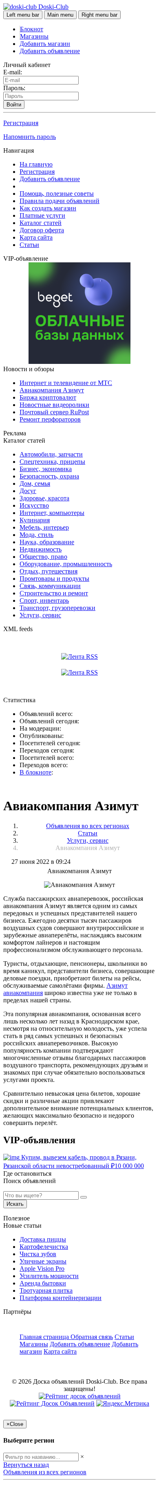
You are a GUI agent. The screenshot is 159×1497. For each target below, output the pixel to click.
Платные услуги (42, 215)
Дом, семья (35, 483)
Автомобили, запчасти (51, 454)
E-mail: (12, 72)
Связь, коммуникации (50, 585)
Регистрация (20, 122)
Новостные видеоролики (54, 404)
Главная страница (45, 1336)
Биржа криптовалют (48, 397)
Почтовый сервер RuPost (54, 412)
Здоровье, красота (44, 498)
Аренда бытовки (43, 1283)
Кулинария (35, 520)
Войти (14, 105)
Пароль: (14, 87)
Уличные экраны (43, 1261)
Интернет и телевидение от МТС (66, 382)
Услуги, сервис (40, 615)
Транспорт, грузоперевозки (57, 607)
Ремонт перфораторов (50, 419)
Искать (15, 1204)
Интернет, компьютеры (52, 512)
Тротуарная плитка (46, 1290)
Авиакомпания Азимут (52, 390)
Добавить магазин (45, 43)
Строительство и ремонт (54, 593)
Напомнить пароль (29, 136)
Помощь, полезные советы (57, 193)
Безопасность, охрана (49, 476)
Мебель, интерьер (44, 527)
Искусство (34, 505)
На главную (36, 164)
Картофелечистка (44, 1246)
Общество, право (43, 556)
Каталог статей (41, 222)
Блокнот (31, 29)
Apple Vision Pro (42, 1268)
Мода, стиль (36, 534)
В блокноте (35, 772)
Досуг (28, 490)
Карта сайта (36, 237)
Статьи (29, 244)
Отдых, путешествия (48, 571)
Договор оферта (42, 230)
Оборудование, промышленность (66, 563)
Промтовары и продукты (54, 578)
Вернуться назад (26, 1464)
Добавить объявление (50, 51)
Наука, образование (47, 542)
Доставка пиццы (43, 1239)
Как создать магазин (48, 208)
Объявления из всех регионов (44, 1472)
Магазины (34, 36)
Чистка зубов (38, 1253)
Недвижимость (41, 549)
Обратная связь (92, 1336)
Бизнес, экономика (46, 468)
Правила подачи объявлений (59, 200)
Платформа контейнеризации (61, 1297)
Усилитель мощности (49, 1275)
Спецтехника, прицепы (52, 461)
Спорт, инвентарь (44, 600)
